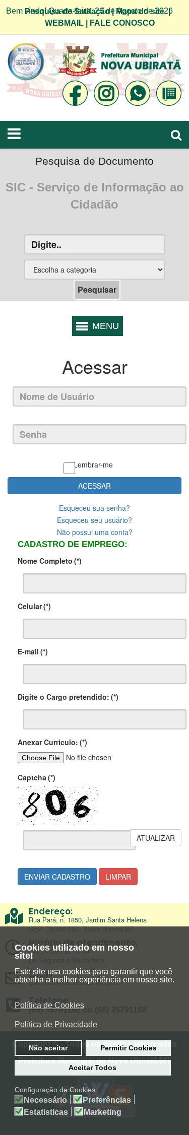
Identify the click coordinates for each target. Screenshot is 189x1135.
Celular (34, 606)
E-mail (33, 651)
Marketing (102, 1112)
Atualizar (156, 838)
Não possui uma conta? (95, 532)
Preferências (107, 1100)
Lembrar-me (93, 464)
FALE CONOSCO (122, 23)
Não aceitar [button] (48, 1048)
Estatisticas (46, 1112)
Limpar (118, 877)
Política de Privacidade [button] (56, 1024)
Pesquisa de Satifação (67, 11)
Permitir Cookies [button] (128, 1048)
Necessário (45, 1100)
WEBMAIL (64, 23)
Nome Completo (50, 561)
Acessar (94, 486)
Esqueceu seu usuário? (94, 520)
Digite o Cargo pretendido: (68, 697)
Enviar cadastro (57, 877)
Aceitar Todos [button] (92, 1067)
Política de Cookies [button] (49, 1005)
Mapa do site (140, 11)
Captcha (36, 777)
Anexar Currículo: (52, 742)
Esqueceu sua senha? (94, 508)
